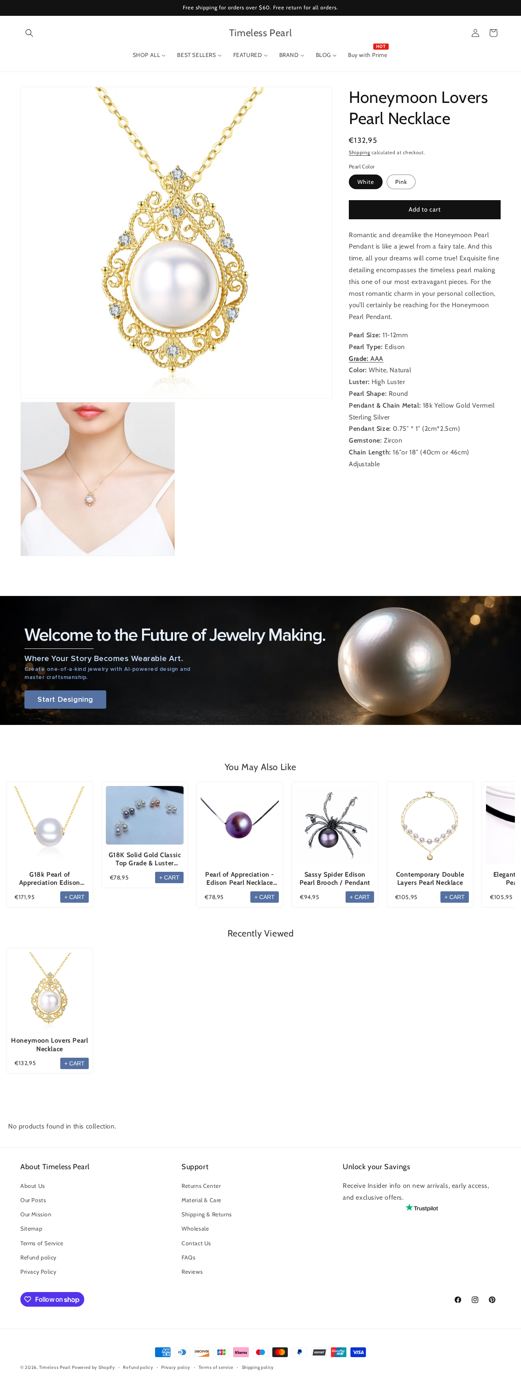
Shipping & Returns (207, 1214)
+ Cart (74, 897)
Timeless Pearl (55, 1367)
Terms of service (216, 1367)
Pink (401, 182)
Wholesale (195, 1228)
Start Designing (65, 699)
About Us (32, 1186)
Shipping (359, 152)
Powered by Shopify (93, 1367)
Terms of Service (41, 1242)
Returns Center (201, 1186)
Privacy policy (175, 1367)
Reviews (192, 1271)
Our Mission (36, 1214)
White (365, 182)
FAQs (188, 1257)
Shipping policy (258, 1367)
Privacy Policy (38, 1271)
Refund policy (38, 1257)
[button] (29, 33)
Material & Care (201, 1200)
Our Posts (33, 1200)
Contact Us (196, 1242)
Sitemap (31, 1228)
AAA (366, 358)
